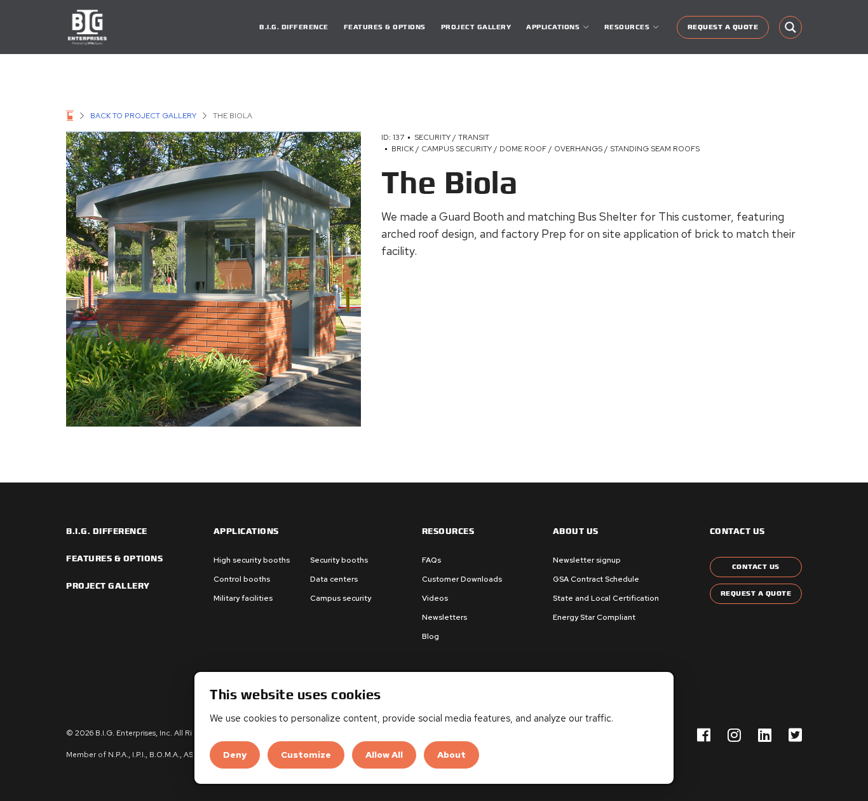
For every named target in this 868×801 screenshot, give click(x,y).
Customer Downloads (462, 579)
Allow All (384, 754)
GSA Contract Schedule (596, 579)
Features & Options (385, 27)
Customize (306, 754)
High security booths (252, 560)
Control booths (242, 579)
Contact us (737, 531)
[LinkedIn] (764, 736)
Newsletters (444, 617)
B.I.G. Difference (294, 27)
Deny (235, 754)
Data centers (334, 579)
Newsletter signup (587, 560)
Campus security (340, 598)
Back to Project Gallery (143, 116)
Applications (246, 531)
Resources (448, 531)
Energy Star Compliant (594, 617)
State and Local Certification (606, 598)
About (451, 754)
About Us (576, 531)
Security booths (339, 560)
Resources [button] (627, 27)
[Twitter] (795, 736)
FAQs (431, 560)
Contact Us (756, 567)
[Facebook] (703, 736)
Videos (435, 598)
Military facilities (243, 598)
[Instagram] (734, 736)
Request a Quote (723, 27)
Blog (430, 636)
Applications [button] (553, 27)
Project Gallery (476, 27)
